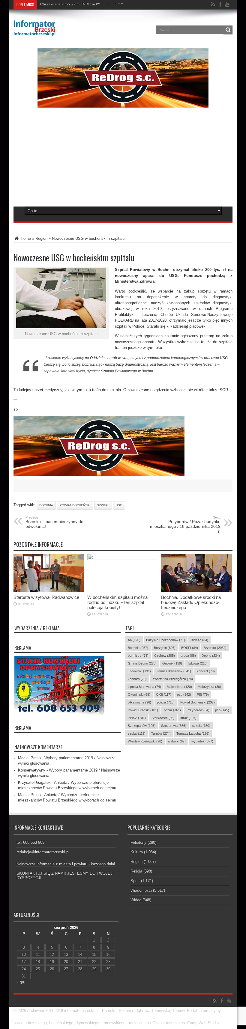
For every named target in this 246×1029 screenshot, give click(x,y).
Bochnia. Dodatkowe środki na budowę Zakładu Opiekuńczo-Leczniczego (191, 602)
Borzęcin (165, 648)
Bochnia (46, 505)
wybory (177, 741)
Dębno (211, 655)
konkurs (137, 679)
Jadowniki (139, 671)
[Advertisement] (123, 161)
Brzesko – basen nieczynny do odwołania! (54, 522)
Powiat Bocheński (75, 505)
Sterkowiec (163, 718)
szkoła (201, 725)
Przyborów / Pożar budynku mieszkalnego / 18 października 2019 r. (185, 525)
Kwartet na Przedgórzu (172, 679)
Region (41, 238)
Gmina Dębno (142, 663)
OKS (163, 694)
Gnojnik (172, 663)
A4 (134, 640)
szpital (103, 505)
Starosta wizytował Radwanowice (46, 597)
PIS (203, 694)
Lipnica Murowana (144, 686)
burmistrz (138, 655)
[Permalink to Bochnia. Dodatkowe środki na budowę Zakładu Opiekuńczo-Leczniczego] (196, 590)
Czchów (164, 655)
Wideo (135, 900)
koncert (206, 671)
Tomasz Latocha (192, 733)
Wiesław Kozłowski (145, 741)
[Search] (228, 29)
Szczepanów (141, 725)
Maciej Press (29, 758)
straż (188, 718)
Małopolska (179, 686)
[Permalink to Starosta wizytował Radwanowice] (49, 590)
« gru (20, 982)
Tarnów (161, 733)
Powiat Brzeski (143, 710)
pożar (172, 710)
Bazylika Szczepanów (165, 640)
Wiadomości (141, 890)
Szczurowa (173, 725)
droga (188, 655)
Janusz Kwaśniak (174, 671)
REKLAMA (22, 727)
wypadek (202, 741)
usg (119, 505)
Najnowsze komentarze (38, 747)
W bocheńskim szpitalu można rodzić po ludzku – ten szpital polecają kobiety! (117, 602)
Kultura (136, 852)
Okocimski (139, 694)
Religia (136, 871)
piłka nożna (139, 702)
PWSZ (137, 718)
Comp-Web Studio (203, 1023)
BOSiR (189, 648)
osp (184, 694)
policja (166, 702)
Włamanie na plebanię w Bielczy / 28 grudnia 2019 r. (83, 4)
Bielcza (199, 640)
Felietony (138, 842)
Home (25, 238)
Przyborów (198, 710)
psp (222, 710)
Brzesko (215, 648)
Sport (135, 881)
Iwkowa (198, 663)
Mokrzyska (209, 686)
